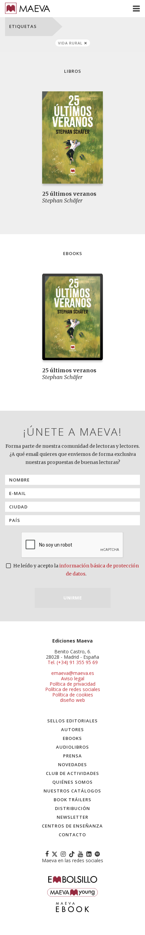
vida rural (70, 42)
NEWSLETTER (72, 817)
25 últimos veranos (69, 193)
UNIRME (72, 598)
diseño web (72, 700)
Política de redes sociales (72, 689)
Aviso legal (72, 678)
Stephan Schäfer (62, 200)
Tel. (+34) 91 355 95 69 (73, 662)
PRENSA (72, 756)
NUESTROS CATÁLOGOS (72, 791)
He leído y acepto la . (75, 570)
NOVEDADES (72, 764)
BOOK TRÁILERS (72, 800)
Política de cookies (72, 694)
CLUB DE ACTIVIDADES (72, 773)
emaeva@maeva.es (72, 673)
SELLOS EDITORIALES (72, 721)
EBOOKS (72, 738)
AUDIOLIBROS (72, 747)
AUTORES (72, 729)
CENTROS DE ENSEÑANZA (72, 826)
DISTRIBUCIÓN (72, 808)
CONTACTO (72, 835)
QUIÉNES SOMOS (72, 782)
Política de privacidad (72, 684)
